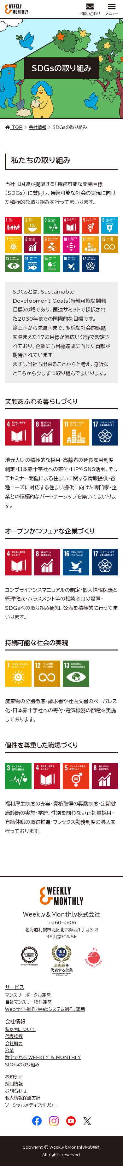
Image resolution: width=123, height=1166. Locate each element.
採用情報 (14, 1083)
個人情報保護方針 (22, 1098)
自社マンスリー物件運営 (28, 1002)
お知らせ (13, 1077)
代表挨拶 (14, 1036)
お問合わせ (16, 1091)
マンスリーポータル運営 (28, 995)
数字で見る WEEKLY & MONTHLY (43, 1057)
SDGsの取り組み (22, 1065)
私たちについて (20, 1029)
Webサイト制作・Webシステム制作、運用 (45, 1009)
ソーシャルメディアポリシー (31, 1105)
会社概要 (14, 1043)
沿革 (9, 1050)
